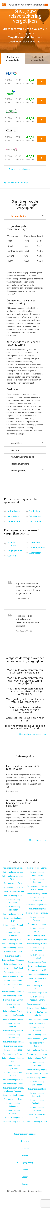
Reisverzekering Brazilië (13, 887)
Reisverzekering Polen (37, 962)
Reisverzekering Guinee (37, 1008)
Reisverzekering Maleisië (37, 943)
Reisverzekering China (13, 883)
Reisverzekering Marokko (37, 904)
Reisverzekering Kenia (13, 1099)
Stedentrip (34, 511)
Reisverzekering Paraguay (37, 913)
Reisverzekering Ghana (37, 1023)
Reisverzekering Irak (37, 908)
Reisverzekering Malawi (37, 1121)
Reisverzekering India (13, 895)
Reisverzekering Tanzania (13, 1015)
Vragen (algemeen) (20, 463)
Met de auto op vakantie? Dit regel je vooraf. (23, 767)
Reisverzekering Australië (13, 891)
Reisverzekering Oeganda (37, 1019)
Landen (25, 1169)
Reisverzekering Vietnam (37, 939)
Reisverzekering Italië (37, 970)
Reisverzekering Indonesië (13, 943)
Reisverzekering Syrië (37, 1058)
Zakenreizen (35, 552)
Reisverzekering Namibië (13, 1030)
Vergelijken (16, 443)
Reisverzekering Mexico (13, 939)
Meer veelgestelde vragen (30, 734)
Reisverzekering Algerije (13, 914)
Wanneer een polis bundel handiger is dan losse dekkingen (21, 803)
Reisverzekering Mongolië (13, 960)
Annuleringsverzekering (22, 456)
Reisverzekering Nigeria (13, 1019)
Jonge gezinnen (14, 550)
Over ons (25, 1141)
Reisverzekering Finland (37, 935)
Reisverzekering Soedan (13, 947)
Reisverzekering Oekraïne (13, 1095)
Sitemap (25, 1148)
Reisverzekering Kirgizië (37, 1050)
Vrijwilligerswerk (37, 547)
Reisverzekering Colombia (13, 991)
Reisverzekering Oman (37, 966)
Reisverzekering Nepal (37, 1088)
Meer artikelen (35, 840)
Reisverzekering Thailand (13, 1121)
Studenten (34, 542)
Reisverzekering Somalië (13, 1083)
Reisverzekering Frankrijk (13, 1079)
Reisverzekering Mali (13, 980)
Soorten (15, 449)
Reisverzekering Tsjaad (13, 968)
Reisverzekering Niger (13, 972)
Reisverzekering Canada (13, 872)
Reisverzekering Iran (13, 955)
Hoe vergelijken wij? (17, 182)
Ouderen (11, 555)
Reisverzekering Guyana (37, 1038)
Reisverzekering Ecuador (37, 1004)
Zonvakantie (35, 521)
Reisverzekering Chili (13, 1050)
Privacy (25, 1155)
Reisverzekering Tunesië (37, 1077)
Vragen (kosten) (18, 470)
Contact (25, 1184)
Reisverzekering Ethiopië (13, 995)
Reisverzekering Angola (13, 976)
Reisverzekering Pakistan (13, 1041)
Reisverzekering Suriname (37, 1073)
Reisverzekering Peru (13, 964)
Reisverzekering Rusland (13, 867)
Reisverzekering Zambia (13, 1054)
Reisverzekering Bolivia (13, 999)
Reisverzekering (18, 215)
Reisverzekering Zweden (37, 893)
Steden (25, 1176)
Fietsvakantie (13, 521)
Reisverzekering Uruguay (37, 1069)
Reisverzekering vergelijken (25, 1134)
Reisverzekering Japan (37, 924)
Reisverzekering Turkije (13, 1046)
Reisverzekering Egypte (13, 1011)
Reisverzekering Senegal (37, 1054)
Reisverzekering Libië (13, 951)
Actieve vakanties (12, 544)
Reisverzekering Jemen (13, 1117)
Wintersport (35, 516)
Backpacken (13, 516)
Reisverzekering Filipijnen (37, 974)
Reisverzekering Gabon (37, 992)
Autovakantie (13, 511)
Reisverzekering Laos (37, 1034)
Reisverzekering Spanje (37, 867)
